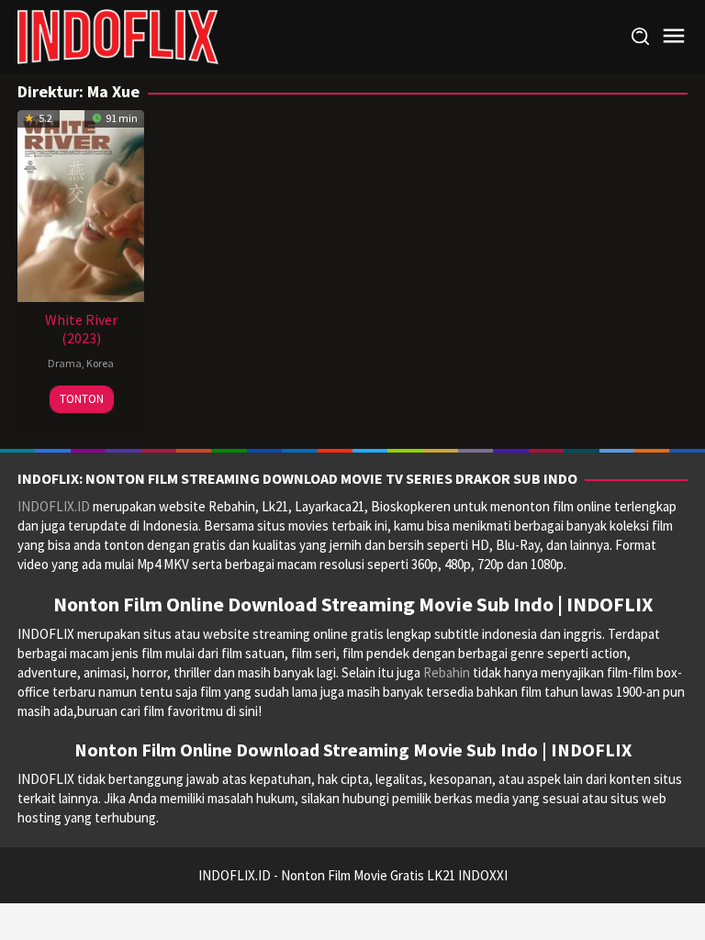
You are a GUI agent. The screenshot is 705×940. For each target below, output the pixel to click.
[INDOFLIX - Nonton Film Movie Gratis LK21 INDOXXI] (117, 35)
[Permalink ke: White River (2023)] (81, 203)
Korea (100, 363)
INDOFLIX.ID (53, 506)
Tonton (82, 399)
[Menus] (674, 36)
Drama (65, 363)
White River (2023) (81, 328)
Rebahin (446, 672)
